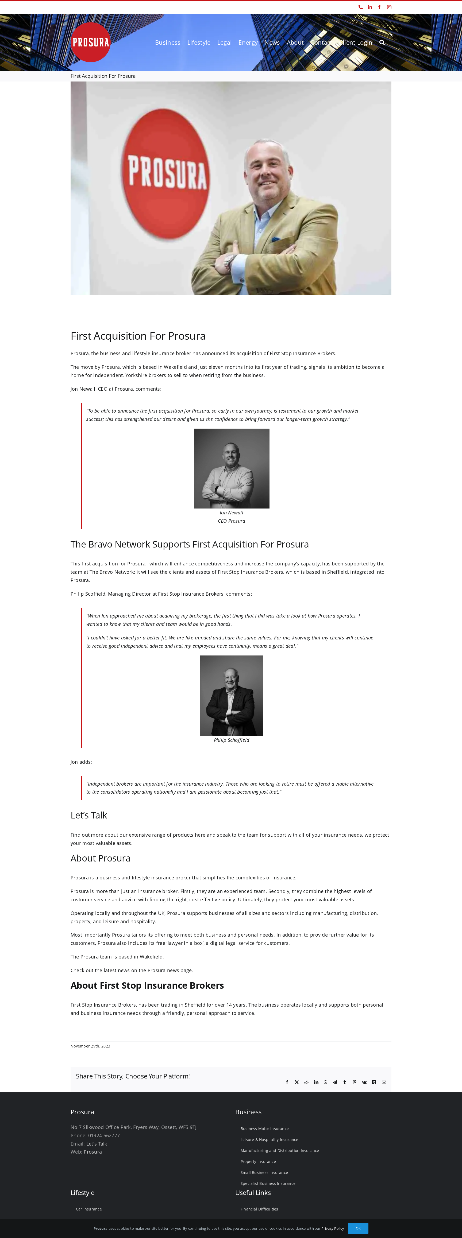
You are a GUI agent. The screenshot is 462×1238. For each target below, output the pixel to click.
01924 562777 (82, 7)
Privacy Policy (332, 1228)
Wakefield (151, 956)
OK (358, 1228)
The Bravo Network (112, 572)
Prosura (93, 1151)
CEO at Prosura (115, 389)
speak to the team (238, 835)
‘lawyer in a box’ (185, 943)
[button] (382, 42)
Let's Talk (96, 1143)
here (200, 835)
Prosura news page (170, 970)
